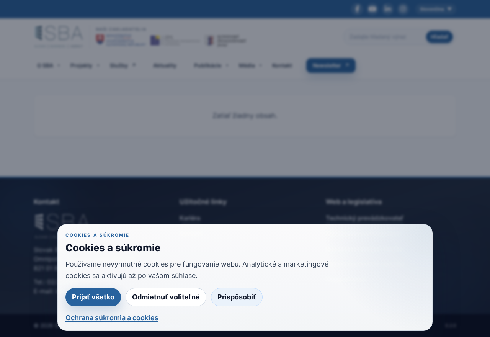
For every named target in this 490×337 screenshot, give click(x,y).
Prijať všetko (93, 297)
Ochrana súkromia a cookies (111, 318)
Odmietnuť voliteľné (166, 297)
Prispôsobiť (236, 297)
